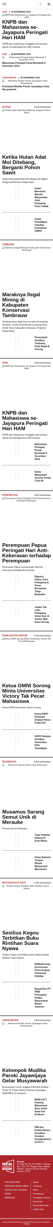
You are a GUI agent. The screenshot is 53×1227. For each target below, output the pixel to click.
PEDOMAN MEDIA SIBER (17, 1186)
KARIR (8, 1194)
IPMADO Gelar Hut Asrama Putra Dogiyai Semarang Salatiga (42, 970)
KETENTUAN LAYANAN (16, 1190)
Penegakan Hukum (14, 635)
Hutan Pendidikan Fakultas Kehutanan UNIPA (41, 225)
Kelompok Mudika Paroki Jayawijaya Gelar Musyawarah (24, 1075)
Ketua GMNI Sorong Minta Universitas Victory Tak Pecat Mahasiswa (26, 693)
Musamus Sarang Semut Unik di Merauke (23, 817)
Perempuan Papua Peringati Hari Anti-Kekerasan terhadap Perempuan (26, 552)
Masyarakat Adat (14, 882)
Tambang (8, 244)
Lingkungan (9, 77)
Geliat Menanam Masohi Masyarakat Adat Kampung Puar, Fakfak (41, 197)
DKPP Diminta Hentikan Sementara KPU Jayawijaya (42, 742)
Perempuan (10, 495)
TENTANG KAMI (12, 1182)
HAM (4, 12)
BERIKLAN (10, 1197)
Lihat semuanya (42, 107)
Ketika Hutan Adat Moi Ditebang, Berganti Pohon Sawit (24, 164)
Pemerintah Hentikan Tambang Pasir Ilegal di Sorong (42, 343)
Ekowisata (9, 761)
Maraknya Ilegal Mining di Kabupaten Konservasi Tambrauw (21, 304)
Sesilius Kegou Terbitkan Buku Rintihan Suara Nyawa (20, 940)
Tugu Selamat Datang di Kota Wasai (42, 838)
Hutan (6, 107)
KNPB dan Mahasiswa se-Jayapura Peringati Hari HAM (25, 29)
